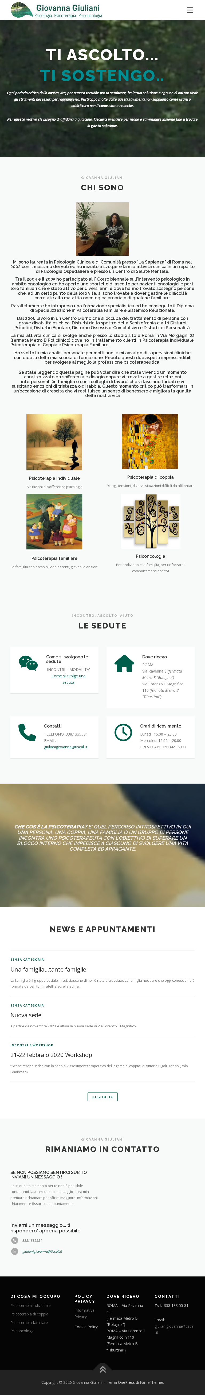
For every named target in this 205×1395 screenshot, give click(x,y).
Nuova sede (25, 994)
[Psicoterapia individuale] (54, 421)
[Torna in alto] (102, 1349)
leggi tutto (102, 1076)
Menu (190, 9)
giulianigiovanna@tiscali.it (42, 1230)
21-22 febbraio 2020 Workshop (51, 1034)
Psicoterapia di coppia (150, 456)
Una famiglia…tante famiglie (48, 948)
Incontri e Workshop (31, 1024)
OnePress (126, 1361)
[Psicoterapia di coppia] (150, 420)
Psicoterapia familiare (54, 537)
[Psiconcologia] (150, 499)
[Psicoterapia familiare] (54, 500)
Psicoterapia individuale (54, 457)
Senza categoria (27, 939)
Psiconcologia (150, 535)
